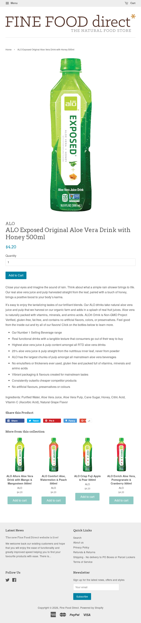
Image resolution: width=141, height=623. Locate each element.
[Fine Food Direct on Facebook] (14, 580)
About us (78, 542)
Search (77, 537)
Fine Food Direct (69, 607)
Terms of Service (83, 562)
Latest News (15, 530)
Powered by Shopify (91, 607)
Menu (14, 3)
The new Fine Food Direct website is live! (32, 537)
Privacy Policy (81, 547)
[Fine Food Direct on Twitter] (8, 580)
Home (9, 49)
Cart (132, 3)
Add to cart (20, 500)
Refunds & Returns (84, 552)
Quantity (11, 255)
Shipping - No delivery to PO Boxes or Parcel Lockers (104, 557)
